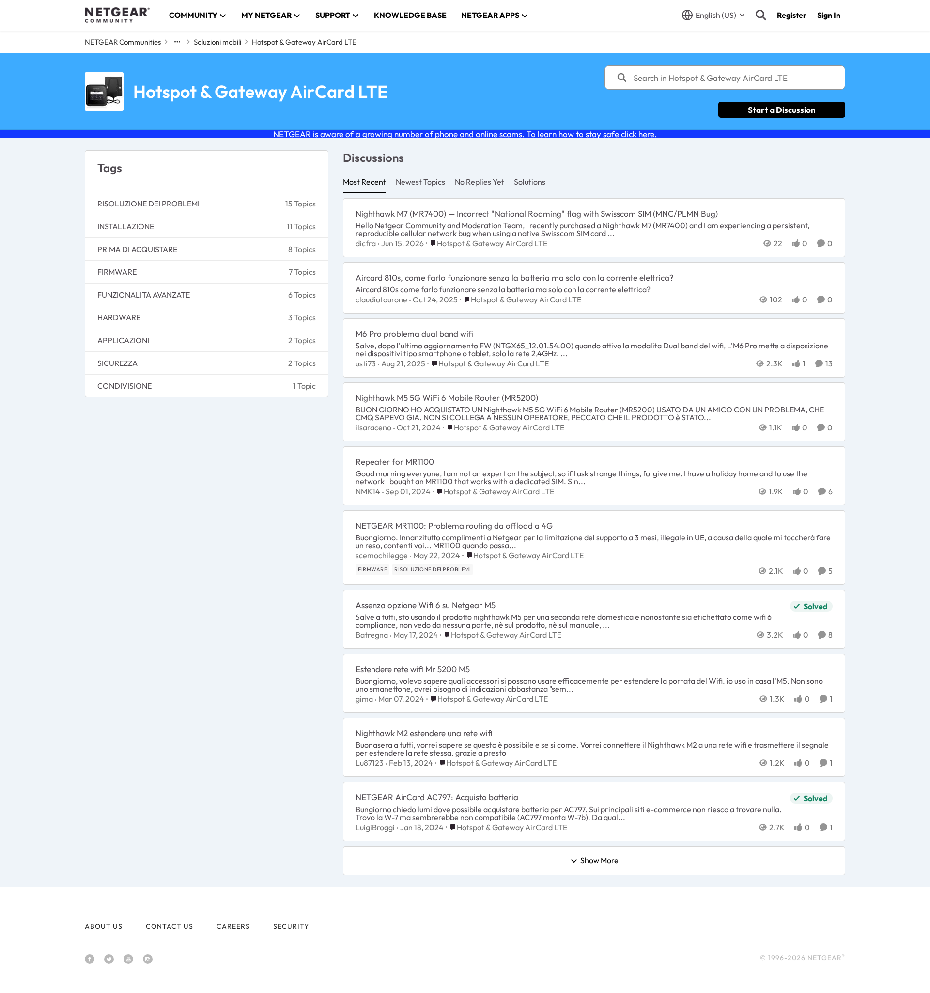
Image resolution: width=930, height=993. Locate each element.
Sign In (828, 15)
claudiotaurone (381, 299)
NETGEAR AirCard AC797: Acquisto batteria (437, 797)
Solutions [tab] (529, 182)
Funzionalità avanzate (143, 295)
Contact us (169, 926)
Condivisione (124, 386)
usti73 (366, 363)
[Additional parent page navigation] (177, 41)
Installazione (125, 226)
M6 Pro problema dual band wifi (414, 334)
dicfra (366, 243)
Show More (599, 860)
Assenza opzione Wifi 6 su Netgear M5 (426, 605)
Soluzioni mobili (217, 42)
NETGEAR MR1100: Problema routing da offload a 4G (454, 525)
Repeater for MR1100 (395, 462)
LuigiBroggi (375, 827)
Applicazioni (123, 340)
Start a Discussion (782, 110)
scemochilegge (382, 555)
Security (291, 926)
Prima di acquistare (137, 249)
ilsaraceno (373, 427)
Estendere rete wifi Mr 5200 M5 (413, 669)
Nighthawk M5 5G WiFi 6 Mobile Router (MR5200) (447, 398)
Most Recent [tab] (364, 182)
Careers (233, 926)
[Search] (761, 15)
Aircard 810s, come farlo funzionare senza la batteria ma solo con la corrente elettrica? (515, 277)
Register (791, 15)
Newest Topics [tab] (420, 182)
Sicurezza (117, 363)
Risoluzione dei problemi (148, 203)
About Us (104, 926)
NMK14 (368, 491)
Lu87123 (370, 763)
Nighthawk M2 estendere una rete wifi (424, 733)
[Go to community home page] (117, 15)
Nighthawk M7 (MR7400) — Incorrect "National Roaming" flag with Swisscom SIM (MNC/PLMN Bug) (537, 213)
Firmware (117, 272)
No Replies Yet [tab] (479, 182)
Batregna (372, 635)
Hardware (118, 317)
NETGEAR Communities (123, 42)
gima (364, 699)
